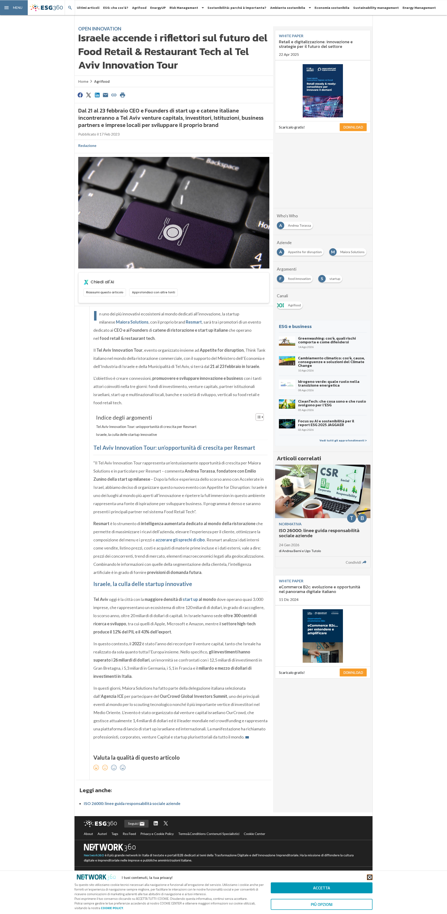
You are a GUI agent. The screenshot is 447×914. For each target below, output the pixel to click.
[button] (14, 7)
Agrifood (139, 7)
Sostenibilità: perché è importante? (236, 7)
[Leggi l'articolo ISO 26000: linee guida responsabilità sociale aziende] (322, 516)
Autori (102, 834)
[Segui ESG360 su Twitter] (166, 824)
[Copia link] (114, 95)
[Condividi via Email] (105, 95)
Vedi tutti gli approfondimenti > (343, 440)
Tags (114, 834)
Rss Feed (129, 834)
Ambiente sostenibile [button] (287, 7)
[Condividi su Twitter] (88, 95)
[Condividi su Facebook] (80, 95)
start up (190, 599)
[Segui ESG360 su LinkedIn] (156, 824)
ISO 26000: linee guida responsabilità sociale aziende (132, 803)
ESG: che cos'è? (115, 7)
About (88, 834)
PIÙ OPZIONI (321, 904)
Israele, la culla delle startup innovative (126, 434)
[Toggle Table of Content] (257, 417)
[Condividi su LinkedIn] (97, 95)
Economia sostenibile (332, 7)
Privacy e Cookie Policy (157, 834)
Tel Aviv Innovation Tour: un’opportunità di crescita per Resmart (146, 426)
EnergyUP (158, 7)
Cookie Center (254, 834)
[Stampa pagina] (122, 95)
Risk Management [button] (183, 7)
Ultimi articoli (88, 7)
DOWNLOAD (353, 127)
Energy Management (419, 7)
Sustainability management (376, 7)
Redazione (87, 145)
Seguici (133, 823)
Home (83, 81)
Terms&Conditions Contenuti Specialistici (208, 834)
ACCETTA (321, 888)
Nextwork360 (94, 855)
